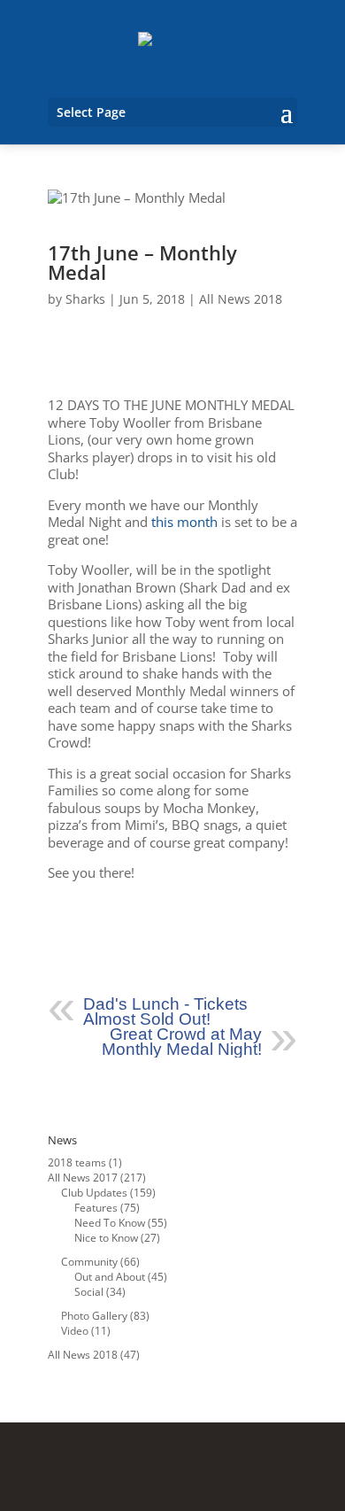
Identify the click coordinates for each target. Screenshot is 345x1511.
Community (89, 1261)
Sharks (85, 299)
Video (74, 1330)
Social (89, 1291)
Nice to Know (106, 1237)
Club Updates (94, 1192)
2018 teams (77, 1162)
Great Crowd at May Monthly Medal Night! (182, 1041)
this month (184, 522)
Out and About (109, 1276)
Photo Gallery (94, 1315)
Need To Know (109, 1222)
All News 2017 (83, 1177)
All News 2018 (240, 299)
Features (96, 1207)
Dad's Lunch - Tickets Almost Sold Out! (165, 1011)
